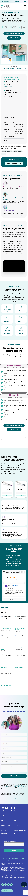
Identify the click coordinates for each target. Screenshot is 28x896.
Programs (3, 823)
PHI (3, 858)
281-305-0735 (8, 86)
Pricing (13, 68)
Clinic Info (4, 68)
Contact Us (17, 825)
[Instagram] (5, 884)
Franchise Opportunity (20, 830)
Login (15, 823)
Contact (24, 68)
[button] (25, 6)
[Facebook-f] (8, 884)
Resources (4, 833)
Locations (3, 820)
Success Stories (5, 828)
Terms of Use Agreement (7, 860)
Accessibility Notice (16, 858)
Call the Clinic (14, 38)
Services (9, 68)
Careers (16, 833)
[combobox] (3, 744)
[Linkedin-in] (11, 884)
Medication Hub (5, 825)
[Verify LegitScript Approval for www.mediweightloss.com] (24, 887)
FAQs (15, 828)
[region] (14, 106)
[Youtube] (2, 884)
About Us (3, 830)
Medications (19, 68)
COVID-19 (23, 858)
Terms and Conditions (19, 786)
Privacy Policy (13, 798)
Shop (15, 820)
